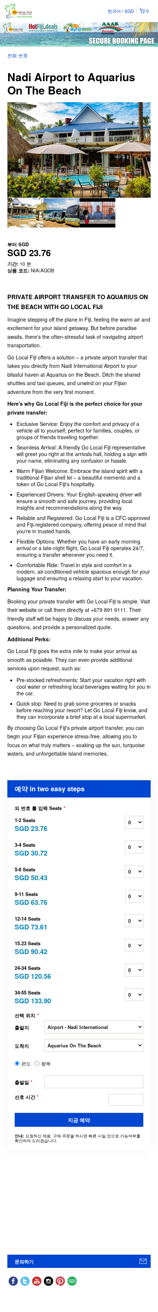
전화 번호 (17, 55)
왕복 (46, 1063)
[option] (25, 212)
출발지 (22, 1027)
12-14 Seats (29, 922)
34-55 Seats (29, 996)
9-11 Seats (29, 898)
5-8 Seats (29, 873)
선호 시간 (27, 1097)
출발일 (23, 1082)
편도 (26, 1063)
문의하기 (24, 1261)
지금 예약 (79, 1119)
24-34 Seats (29, 971)
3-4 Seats (29, 848)
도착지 (22, 1045)
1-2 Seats (29, 824)
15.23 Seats (29, 947)
